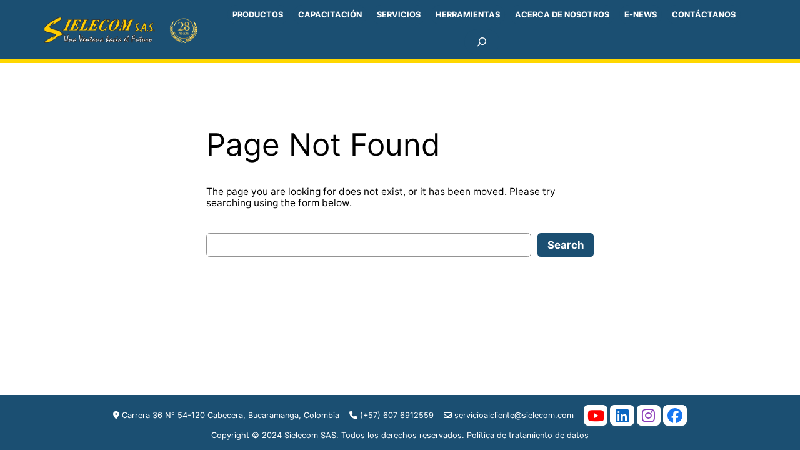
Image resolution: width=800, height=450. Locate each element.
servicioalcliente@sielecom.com (514, 415)
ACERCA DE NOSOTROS (562, 14)
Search (566, 245)
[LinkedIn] (622, 415)
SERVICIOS (399, 14)
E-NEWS (640, 14)
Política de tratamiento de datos (528, 435)
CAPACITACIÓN (330, 14)
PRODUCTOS (257, 14)
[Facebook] (675, 415)
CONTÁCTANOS (704, 14)
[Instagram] (649, 415)
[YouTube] (596, 415)
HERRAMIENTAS (468, 14)
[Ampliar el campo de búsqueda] (481, 41)
